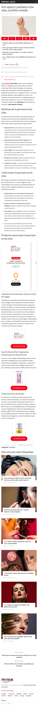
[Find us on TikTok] (8, 704)
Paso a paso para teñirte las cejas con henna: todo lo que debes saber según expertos (18, 48)
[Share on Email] (33, 38)
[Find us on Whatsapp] (10, 704)
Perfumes (31, 693)
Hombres (3, 695)
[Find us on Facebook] (1, 704)
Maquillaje (18, 693)
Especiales (28, 695)
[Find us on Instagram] (6, 704)
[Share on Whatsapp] (19, 38)
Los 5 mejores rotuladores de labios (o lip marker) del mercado (16, 606)
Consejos (22, 695)
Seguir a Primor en (10, 64)
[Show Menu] (36, 1)
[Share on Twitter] (11, 38)
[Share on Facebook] (4, 38)
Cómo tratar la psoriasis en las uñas (15, 72)
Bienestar (10, 695)
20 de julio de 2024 (7, 13)
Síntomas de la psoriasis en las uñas (15, 67)
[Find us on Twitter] (4, 704)
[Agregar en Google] (26, 38)
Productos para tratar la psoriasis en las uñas (18, 76)
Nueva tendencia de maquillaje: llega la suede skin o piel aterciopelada (18, 637)
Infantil (16, 695)
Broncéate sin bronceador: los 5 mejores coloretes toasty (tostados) (16, 511)
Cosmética (3, 693)
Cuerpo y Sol (11, 693)
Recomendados (9, 79)
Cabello (25, 693)
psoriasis (6, 83)
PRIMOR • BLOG (8, 2)
